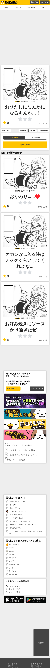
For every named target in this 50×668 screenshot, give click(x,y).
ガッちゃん (12, 554)
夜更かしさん (13, 574)
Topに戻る (41, 643)
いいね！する (14, 586)
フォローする (13, 589)
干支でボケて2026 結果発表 (15, 459)
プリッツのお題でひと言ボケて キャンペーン (21, 454)
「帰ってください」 (15, 508)
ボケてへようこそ (37, 388)
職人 (44, 7)
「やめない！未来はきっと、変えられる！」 (23, 525)
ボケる (18, 7)
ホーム (5, 7)
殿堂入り (10, 666)
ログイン (44, 2)
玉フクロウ (12, 571)
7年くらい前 (42, 123)
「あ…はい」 (12, 505)
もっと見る (25, 144)
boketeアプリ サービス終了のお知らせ (19, 444)
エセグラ (12, 561)
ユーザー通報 (43, 130)
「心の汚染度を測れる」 (16, 518)
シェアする (6, 130)
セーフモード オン (13, 388)
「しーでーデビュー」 (15, 515)
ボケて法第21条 (14, 544)
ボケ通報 (23, 130)
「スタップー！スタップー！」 (18, 511)
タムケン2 (12, 551)
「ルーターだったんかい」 (17, 501)
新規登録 (34, 2)
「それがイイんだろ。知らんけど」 (20, 521)
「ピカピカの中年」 (15, 528)
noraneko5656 (14, 564)
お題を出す (31, 7)
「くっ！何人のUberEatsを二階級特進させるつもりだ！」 (25, 532)
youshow (12, 548)
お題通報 (32, 130)
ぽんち (11, 568)
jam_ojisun (12, 558)
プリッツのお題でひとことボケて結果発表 (20, 449)
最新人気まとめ (36, 666)
